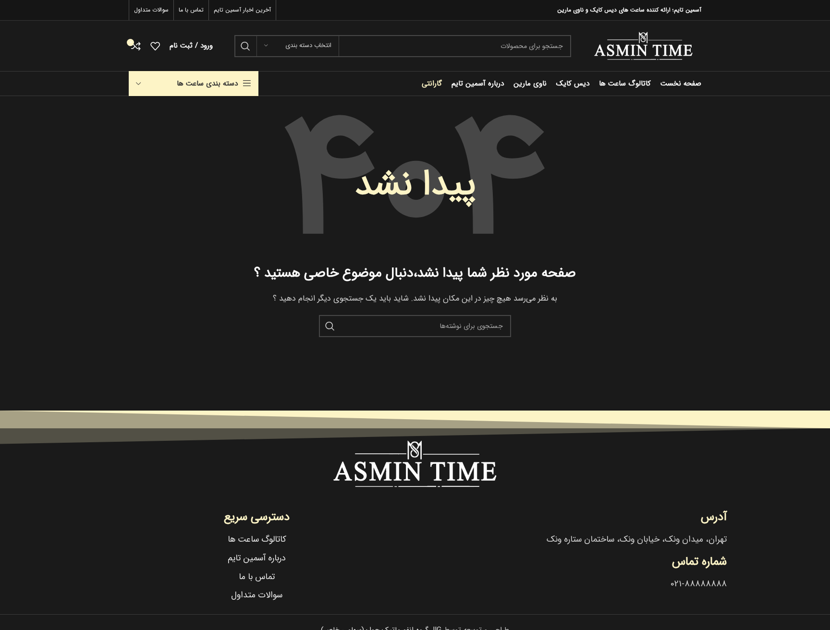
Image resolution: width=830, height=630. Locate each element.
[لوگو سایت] (643, 45)
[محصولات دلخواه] (155, 46)
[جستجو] (245, 46)
